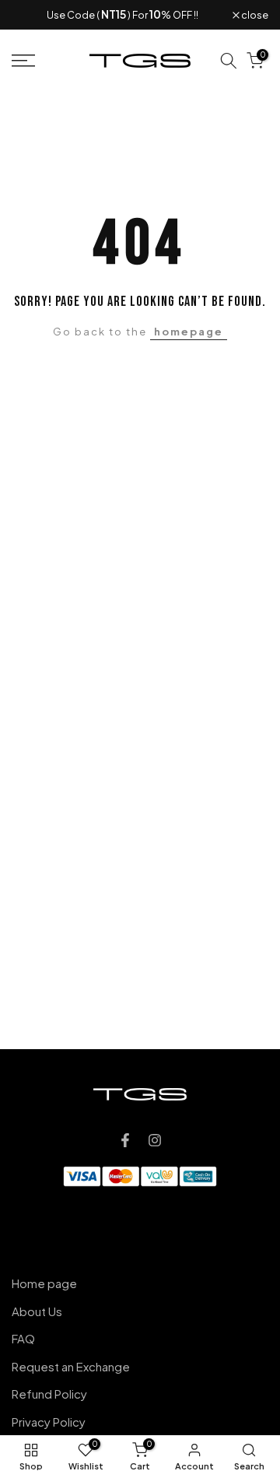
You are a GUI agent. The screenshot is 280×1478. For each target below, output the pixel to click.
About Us (37, 1311)
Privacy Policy (49, 1421)
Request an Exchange (71, 1366)
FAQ (23, 1338)
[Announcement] (122, 14)
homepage (188, 331)
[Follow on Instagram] (155, 1140)
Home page (44, 1283)
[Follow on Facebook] (125, 1140)
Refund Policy (49, 1393)
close (254, 15)
